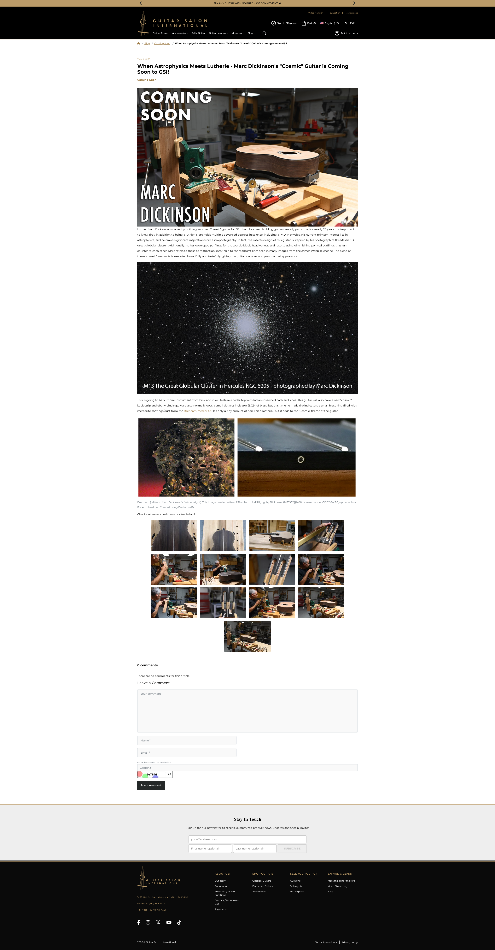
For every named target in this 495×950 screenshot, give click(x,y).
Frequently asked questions (225, 893)
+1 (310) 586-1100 (155, 903)
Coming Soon (162, 43)
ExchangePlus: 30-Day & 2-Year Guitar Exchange (249, 3)
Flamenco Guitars (262, 886)
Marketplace (352, 13)
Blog (147, 43)
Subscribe (292, 848)
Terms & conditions (326, 942)
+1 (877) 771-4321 (156, 909)
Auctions (295, 880)
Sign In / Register (287, 23)
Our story (220, 880)
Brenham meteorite (197, 411)
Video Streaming (337, 886)
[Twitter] (158, 922)
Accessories (259, 891)
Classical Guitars (261, 880)
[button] (308, 23)
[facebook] (138, 922)
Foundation (334, 13)
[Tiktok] (179, 922)
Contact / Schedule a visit (227, 902)
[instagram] (148, 922)
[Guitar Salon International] (143, 23)
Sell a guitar (296, 886)
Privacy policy (349, 942)
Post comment (151, 785)
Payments (221, 909)
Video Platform (315, 13)
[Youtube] (169, 922)
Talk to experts (349, 33)
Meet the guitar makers (341, 880)
